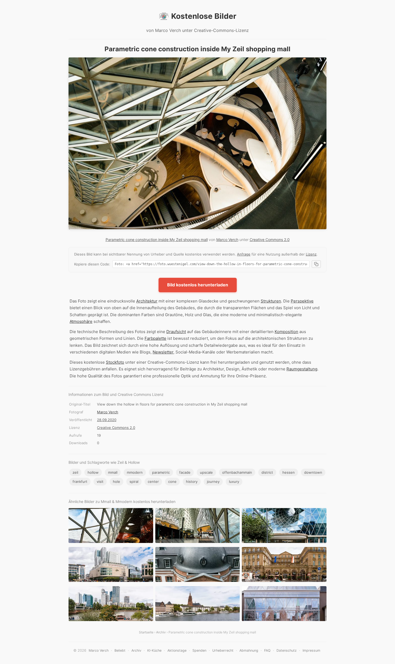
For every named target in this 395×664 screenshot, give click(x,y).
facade (185, 472)
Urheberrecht (223, 650)
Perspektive (302, 301)
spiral (134, 481)
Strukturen (271, 301)
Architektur (146, 301)
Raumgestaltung (301, 368)
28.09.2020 (106, 420)
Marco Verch (227, 239)
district (267, 472)
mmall (112, 472)
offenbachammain (237, 472)
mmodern (135, 472)
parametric (161, 472)
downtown (313, 472)
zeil (75, 472)
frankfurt (80, 481)
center (153, 481)
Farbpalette (155, 338)
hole (116, 481)
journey (213, 481)
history (192, 481)
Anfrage (243, 254)
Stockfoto (115, 362)
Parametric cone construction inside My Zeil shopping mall (157, 239)
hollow (93, 472)
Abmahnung (248, 650)
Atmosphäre (81, 321)
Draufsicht (176, 331)
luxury (234, 481)
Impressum (311, 650)
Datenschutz (286, 650)
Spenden (199, 650)
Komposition (286, 331)
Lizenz (311, 254)
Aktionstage (176, 650)
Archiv (161, 632)
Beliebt (119, 650)
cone (172, 481)
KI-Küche (154, 650)
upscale (206, 472)
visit (100, 481)
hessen (288, 472)
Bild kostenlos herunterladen (197, 284)
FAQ (267, 650)
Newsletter (163, 352)
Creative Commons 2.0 (270, 239)
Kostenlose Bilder (203, 16)
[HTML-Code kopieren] (316, 264)
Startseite (146, 632)
